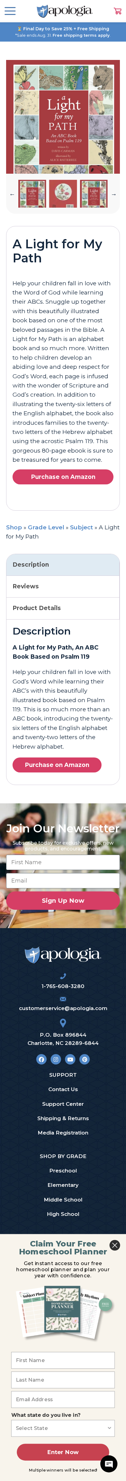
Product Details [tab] (37, 608)
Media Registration (63, 1133)
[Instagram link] (55, 1059)
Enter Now (63, 1452)
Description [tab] (31, 564)
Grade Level (46, 527)
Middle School (63, 1200)
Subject (81, 527)
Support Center (63, 1104)
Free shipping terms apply (81, 35)
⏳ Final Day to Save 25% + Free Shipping (63, 28)
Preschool (63, 1171)
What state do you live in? (46, 1415)
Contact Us (63, 1089)
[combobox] (61, 1428)
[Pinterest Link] (84, 1059)
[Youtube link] (70, 1059)
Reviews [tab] (26, 586)
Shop (14, 527)
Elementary (63, 1185)
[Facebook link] (41, 1059)
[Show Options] (109, 1428)
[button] (12, 194)
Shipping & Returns (63, 1118)
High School (63, 1214)
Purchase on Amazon (63, 476)
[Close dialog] (114, 1245)
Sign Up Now (63, 900)
